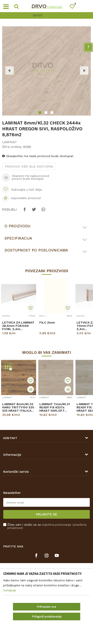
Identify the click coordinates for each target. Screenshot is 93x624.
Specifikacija (18, 238)
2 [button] (46, 113)
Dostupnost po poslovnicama (36, 250)
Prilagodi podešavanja (46, 616)
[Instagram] (47, 555)
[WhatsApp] (43, 211)
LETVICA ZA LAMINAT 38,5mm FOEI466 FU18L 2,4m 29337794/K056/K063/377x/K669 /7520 (18, 326)
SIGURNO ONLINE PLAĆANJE (72, 15)
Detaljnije (17, 337)
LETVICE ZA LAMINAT (7, 316)
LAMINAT (9, 142)
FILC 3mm (47, 322)
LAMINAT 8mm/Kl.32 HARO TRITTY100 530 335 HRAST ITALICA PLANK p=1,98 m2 (18, 407)
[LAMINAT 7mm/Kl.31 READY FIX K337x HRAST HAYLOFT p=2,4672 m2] (55, 377)
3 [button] (52, 113)
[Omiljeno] (74, 7)
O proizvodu (17, 226)
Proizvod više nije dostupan (29, 166)
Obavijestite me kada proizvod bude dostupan (39, 156)
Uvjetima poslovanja (56, 524)
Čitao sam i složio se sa (47, 526)
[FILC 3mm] (55, 296)
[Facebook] (24, 211)
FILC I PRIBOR (44, 316)
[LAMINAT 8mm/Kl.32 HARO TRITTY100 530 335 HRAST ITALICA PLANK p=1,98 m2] (18, 377)
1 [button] (40, 113)
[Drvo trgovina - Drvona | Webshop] (46, 6)
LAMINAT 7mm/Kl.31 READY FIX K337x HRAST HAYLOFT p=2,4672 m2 (54, 407)
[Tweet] (33, 211)
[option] (46, 71)
